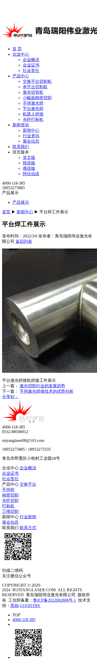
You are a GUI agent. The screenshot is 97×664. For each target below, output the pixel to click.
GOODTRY (30, 605)
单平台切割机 (35, 87)
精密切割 (10, 495)
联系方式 (28, 528)
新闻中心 (31, 130)
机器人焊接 (33, 114)
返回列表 (24, 241)
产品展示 (20, 202)
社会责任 (31, 70)
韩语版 (29, 163)
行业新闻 (28, 517)
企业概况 (31, 59)
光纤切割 (10, 500)
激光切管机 (33, 92)
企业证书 (31, 65)
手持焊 (8, 489)
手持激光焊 (33, 103)
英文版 (29, 157)
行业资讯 (31, 136)
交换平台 (28, 484)
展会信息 (31, 141)
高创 (14, 605)
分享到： (10, 397)
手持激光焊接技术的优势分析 (46, 391)
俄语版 (29, 168)
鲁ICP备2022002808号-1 (54, 600)
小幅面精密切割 (37, 98)
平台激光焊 (33, 108)
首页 (6, 212)
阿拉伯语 (31, 174)
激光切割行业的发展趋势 (42, 386)
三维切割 (10, 511)
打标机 (8, 506)
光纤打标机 (33, 119)
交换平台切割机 (37, 81)
